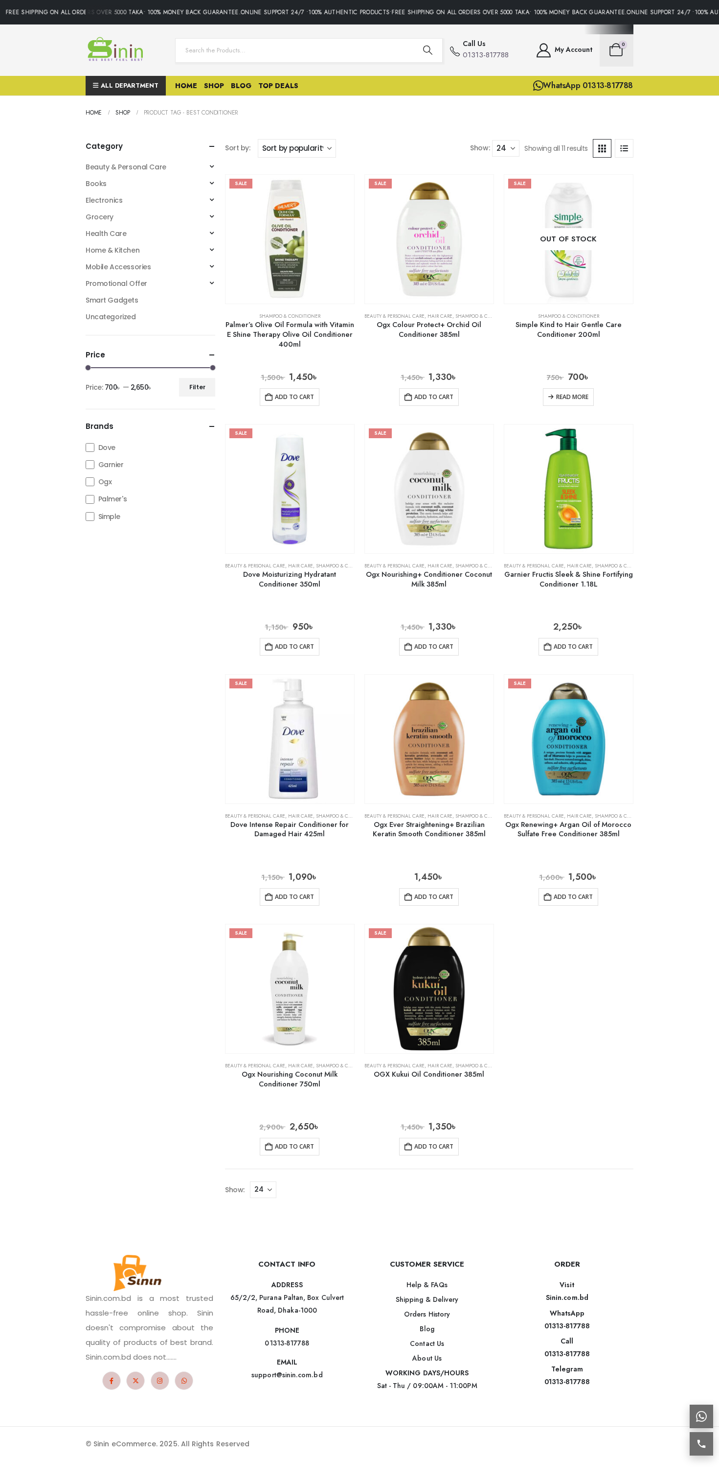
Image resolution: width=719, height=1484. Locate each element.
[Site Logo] (117, 50)
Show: (480, 148)
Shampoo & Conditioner (289, 316)
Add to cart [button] (294, 397)
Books (96, 183)
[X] (135, 1380)
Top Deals (278, 86)
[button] (602, 148)
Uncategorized (111, 317)
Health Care (106, 233)
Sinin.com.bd (567, 1297)
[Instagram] (160, 1380)
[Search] (427, 50)
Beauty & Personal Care (394, 316)
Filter (197, 387)
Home (186, 86)
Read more (572, 397)
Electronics (104, 200)
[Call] (701, 1444)
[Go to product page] (568, 488)
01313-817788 (567, 1326)
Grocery (99, 217)
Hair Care (439, 316)
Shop (214, 86)
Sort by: (237, 148)
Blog (241, 86)
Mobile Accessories (118, 267)
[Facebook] (111, 1380)
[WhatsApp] (184, 1380)
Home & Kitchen (112, 250)
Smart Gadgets (112, 300)
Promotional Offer (116, 283)
